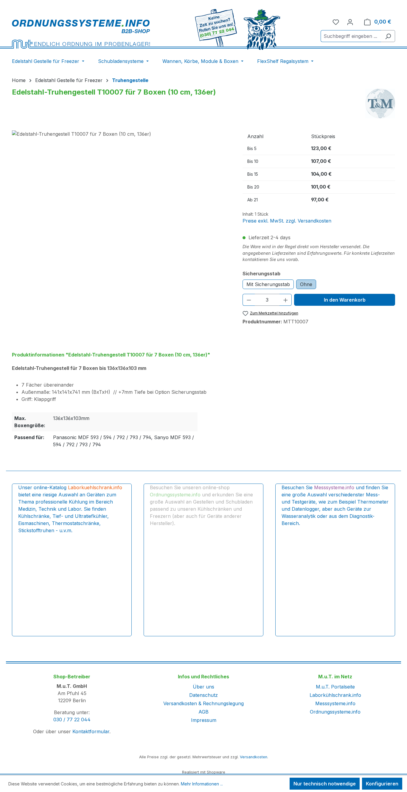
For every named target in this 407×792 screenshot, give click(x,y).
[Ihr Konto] (350, 22)
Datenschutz (203, 695)
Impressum (203, 720)
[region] (121, 194)
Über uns (203, 687)
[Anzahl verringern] (249, 300)
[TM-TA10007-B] (121, 194)
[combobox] (351, 36)
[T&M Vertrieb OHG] (380, 103)
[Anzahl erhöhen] (285, 300)
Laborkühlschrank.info (335, 695)
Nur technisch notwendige (324, 784)
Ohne (306, 284)
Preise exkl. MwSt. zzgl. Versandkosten (287, 221)
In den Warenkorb (345, 300)
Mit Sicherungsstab (268, 284)
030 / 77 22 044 (72, 719)
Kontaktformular (90, 731)
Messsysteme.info (335, 703)
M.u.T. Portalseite (335, 687)
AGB (203, 712)
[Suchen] (388, 36)
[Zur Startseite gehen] (81, 34)
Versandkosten (253, 757)
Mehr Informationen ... (202, 783)
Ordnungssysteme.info (335, 712)
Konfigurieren (382, 784)
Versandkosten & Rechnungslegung (203, 703)
